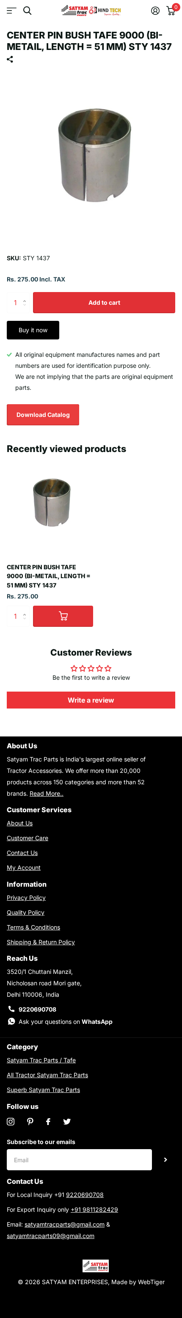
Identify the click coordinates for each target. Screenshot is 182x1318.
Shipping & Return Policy (41, 942)
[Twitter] (67, 1122)
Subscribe (165, 1159)
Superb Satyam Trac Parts (43, 1089)
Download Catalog (43, 414)
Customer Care (27, 837)
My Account (24, 867)
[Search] (27, 10)
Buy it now (33, 330)
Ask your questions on (66, 1021)
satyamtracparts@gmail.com (65, 1224)
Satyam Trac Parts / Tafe (41, 1060)
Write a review (91, 700)
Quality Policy (25, 912)
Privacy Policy (26, 897)
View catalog (12, 10)
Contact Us (22, 852)
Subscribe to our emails (41, 1141)
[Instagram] (10, 1121)
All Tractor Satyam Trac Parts (47, 1074)
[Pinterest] (30, 1121)
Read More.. (46, 793)
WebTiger (151, 1281)
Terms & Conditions (33, 927)
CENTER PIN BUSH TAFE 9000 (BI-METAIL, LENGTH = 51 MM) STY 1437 (49, 576)
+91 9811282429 (94, 1209)
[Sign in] (155, 10)
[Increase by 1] (26, 295)
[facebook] (48, 1121)
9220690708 (37, 1009)
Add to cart (104, 302)
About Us (20, 823)
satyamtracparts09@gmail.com (50, 1235)
